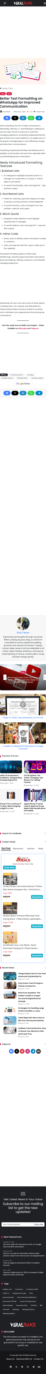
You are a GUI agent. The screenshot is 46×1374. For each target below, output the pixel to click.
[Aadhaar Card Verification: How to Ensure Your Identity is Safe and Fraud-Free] (9, 1030)
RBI (41, 1305)
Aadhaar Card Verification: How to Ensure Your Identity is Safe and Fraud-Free (32, 1031)
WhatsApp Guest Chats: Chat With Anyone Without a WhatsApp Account (23, 679)
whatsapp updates (37, 378)
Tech (11, 88)
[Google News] (23, 383)
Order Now (9, 867)
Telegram (35, 328)
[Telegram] (39, 118)
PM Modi (34, 1305)
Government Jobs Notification (26, 1297)
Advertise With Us (24, 1359)
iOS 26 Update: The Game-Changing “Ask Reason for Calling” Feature (33, 778)
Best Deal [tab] (6, 848)
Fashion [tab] (31, 848)
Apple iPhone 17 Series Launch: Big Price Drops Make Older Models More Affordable (34, 807)
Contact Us (39, 1359)
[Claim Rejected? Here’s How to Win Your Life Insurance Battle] (9, 1020)
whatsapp (30, 375)
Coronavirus (19, 1289)
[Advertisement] (23, 32)
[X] (15, 118)
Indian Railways (8, 1305)
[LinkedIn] (23, 118)
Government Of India (10, 1301)
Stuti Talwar (6, 112)
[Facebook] (6, 118)
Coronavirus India (32, 1289)
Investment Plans (21, 1305)
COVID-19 (6, 1293)
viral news (6, 1309)
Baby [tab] (40, 848)
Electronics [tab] (18, 848)
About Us (10, 1359)
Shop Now (37, 897)
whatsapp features (28, 1309)
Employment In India (19, 1293)
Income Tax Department (28, 1301)
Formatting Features (16, 375)
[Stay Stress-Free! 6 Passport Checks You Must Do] (9, 985)
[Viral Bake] (23, 3)
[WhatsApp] (31, 118)
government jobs (8, 1297)
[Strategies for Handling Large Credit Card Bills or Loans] (9, 1010)
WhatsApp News (22, 378)
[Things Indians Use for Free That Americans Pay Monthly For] (9, 976)
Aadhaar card (7, 1289)
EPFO (31, 1293)
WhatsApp (22, 328)
